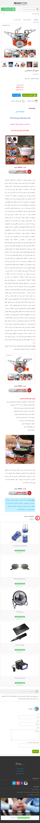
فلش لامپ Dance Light (20, 678)
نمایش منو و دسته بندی (30, 9)
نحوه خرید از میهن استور (33, 794)
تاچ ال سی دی (20, 768)
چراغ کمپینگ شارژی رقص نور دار (20, 545)
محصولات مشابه (27, 19)
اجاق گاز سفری (14, 500)
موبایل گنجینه (20, 771)
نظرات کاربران (17, 19)
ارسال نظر (35, 751)
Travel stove (21, 509)
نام (38, 713)
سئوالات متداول (35, 789)
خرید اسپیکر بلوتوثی (20, 773)
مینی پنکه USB (19, 612)
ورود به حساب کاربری (23, 817)
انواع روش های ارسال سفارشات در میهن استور (28, 792)
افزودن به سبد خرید (28, 95)
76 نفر (14, 95)
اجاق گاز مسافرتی (23, 500)
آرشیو (31, 519)
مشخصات (36, 19)
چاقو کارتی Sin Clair (19, 645)
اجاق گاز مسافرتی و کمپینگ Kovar (22, 506)
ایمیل (38, 720)
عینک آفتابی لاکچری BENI (20, 579)
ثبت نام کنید (13, 817)
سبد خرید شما (8, 9)
